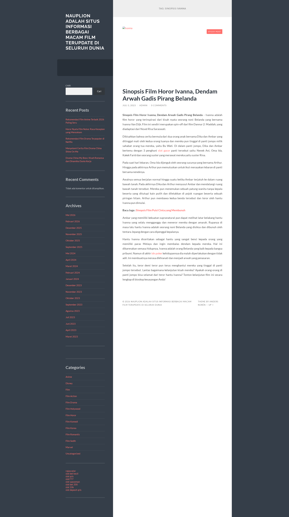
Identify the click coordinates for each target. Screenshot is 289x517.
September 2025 (74, 247)
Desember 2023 (74, 285)
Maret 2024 (72, 266)
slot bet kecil (72, 473)
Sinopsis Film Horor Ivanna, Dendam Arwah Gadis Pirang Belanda (170, 95)
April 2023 (71, 330)
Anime (69, 376)
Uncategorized (73, 453)
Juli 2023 (70, 317)
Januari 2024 (72, 279)
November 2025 (74, 234)
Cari (68, 85)
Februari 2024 (73, 272)
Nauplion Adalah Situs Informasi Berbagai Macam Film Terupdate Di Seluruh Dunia (85, 32)
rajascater (71, 471)
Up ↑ (211, 305)
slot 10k (70, 487)
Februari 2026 (73, 221)
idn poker (156, 253)
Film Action (71, 396)
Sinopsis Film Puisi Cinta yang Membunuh (160, 210)
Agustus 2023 (73, 311)
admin (143, 105)
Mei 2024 (70, 253)
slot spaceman (73, 481)
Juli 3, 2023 (129, 105)
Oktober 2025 (73, 240)
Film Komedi (72, 421)
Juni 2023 (71, 323)
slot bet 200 (72, 484)
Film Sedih (71, 441)
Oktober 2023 (73, 298)
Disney (69, 383)
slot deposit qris (73, 490)
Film (68, 389)
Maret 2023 (72, 336)
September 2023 (74, 304)
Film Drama (71, 402)
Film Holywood (73, 408)
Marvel (69, 447)
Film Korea (71, 428)
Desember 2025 (74, 227)
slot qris (70, 476)
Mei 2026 (70, 215)
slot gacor (164, 150)
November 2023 (74, 291)
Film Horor (71, 415)
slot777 (69, 479)
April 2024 (71, 259)
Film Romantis (73, 434)
